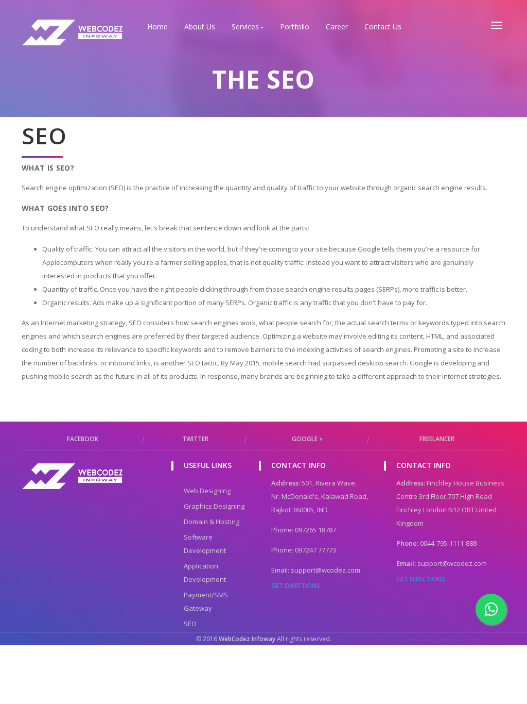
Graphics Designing (214, 506)
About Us (199, 26)
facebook (82, 438)
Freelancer (436, 438)
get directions (295, 585)
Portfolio (294, 26)
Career (337, 26)
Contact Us (382, 26)
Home (157, 26)
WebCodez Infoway (246, 638)
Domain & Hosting (211, 521)
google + (307, 438)
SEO (190, 623)
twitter (195, 438)
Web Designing (207, 490)
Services (245, 26)
